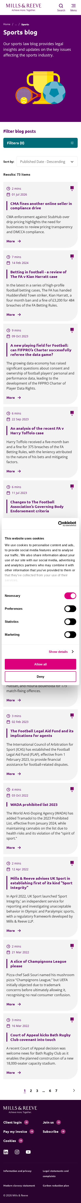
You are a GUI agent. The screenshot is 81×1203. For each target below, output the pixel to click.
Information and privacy (17, 1170)
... (16, 24)
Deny (40, 676)
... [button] (43, 1090)
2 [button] (31, 1090)
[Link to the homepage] (25, 8)
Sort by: (8, 161)
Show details (58, 651)
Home (6, 24)
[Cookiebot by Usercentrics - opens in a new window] (58, 524)
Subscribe (50, 1131)
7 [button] (56, 1090)
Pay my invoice (15, 1131)
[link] (5, 1151)
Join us (48, 1122)
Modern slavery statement (19, 1185)
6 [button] (50, 1090)
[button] (7, 1090)
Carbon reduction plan (56, 1185)
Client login (12, 1122)
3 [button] (37, 1090)
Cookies (9, 1140)
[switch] (70, 608)
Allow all (40, 664)
